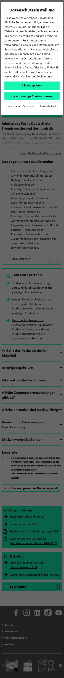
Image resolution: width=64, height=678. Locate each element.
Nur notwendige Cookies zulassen (32, 96)
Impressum (14, 106)
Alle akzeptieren (32, 85)
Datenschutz (30, 106)
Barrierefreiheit (47, 106)
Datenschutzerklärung (38, 58)
